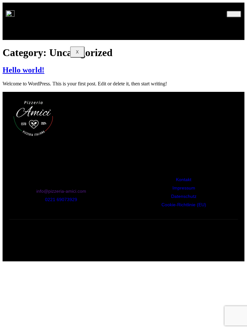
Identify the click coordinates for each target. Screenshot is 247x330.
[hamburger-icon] (234, 14)
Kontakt (96, 31)
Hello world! (23, 70)
